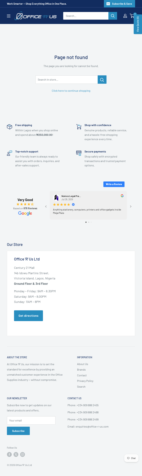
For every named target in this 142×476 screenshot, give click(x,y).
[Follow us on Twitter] (16, 454)
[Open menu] (8, 16)
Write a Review (114, 184)
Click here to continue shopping (71, 90)
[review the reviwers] (122, 196)
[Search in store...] (102, 79)
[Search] (112, 16)
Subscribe (18, 430)
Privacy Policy (85, 380)
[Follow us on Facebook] (9, 454)
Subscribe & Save (122, 3)
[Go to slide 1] (86, 222)
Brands (81, 369)
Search (81, 386)
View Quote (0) (137, 24)
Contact (82, 375)
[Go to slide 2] (88, 222)
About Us (82, 364)
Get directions (28, 315)
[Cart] (132, 16)
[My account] (125, 16)
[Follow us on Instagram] (22, 454)
